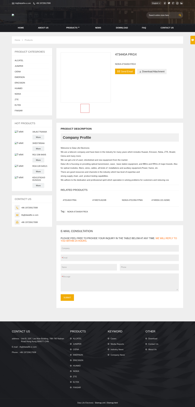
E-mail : (15, 347)
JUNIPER (19, 66)
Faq (144, 28)
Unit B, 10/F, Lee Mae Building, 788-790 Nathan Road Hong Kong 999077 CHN (42, 340)
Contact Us (167, 28)
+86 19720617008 (43, 3)
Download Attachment (151, 71)
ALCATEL (19, 60)
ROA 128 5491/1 (39, 166)
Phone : (15, 352)
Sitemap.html (112, 403)
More (38, 137)
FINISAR (19, 110)
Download (122, 28)
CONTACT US (21, 331)
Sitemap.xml (100, 403)
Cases (113, 338)
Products (71, 28)
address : (16, 338)
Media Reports (117, 344)
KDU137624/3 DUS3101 (38, 178)
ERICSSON (20, 83)
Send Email (125, 71)
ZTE (17, 99)
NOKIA (18, 94)
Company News (118, 355)
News (98, 28)
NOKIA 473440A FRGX (77, 212)
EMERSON (20, 77)
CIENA (18, 71)
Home (21, 28)
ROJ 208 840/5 (39, 154)
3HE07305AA (38, 143)
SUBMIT (67, 297)
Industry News (117, 349)
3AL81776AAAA (39, 132)
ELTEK (18, 105)
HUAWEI (18, 88)
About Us (43, 28)
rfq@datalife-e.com (23, 3)
